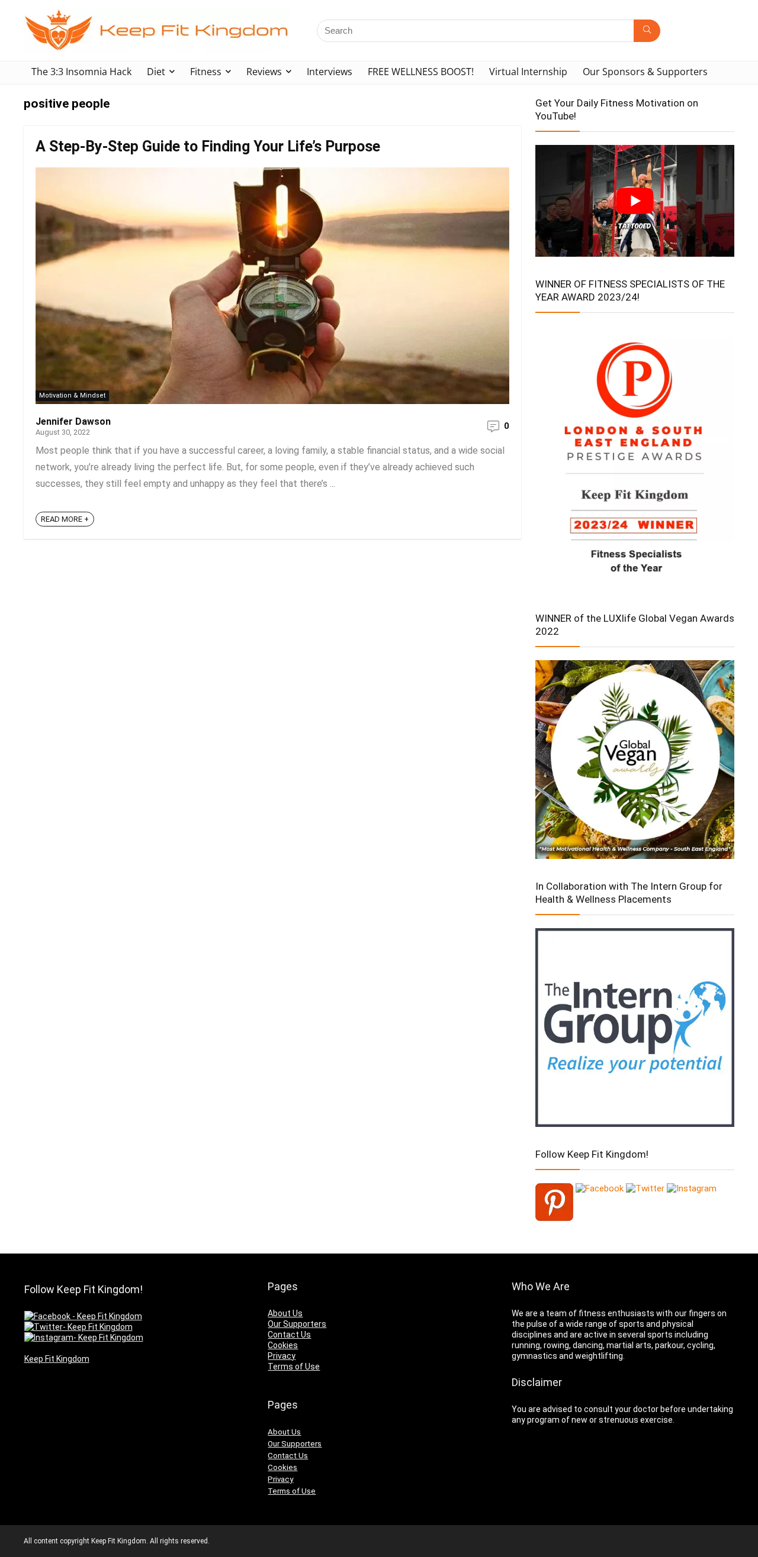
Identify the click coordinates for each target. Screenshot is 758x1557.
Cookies (283, 1345)
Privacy (282, 1356)
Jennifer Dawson (73, 421)
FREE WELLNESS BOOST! (421, 71)
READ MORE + (65, 519)
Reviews (264, 71)
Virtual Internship (528, 71)
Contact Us (289, 1334)
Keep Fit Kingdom (56, 1359)
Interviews (329, 71)
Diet (156, 71)
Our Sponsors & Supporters (645, 71)
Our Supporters (297, 1324)
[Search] (647, 31)
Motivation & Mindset (72, 395)
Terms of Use (294, 1366)
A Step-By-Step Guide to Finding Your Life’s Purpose (208, 146)
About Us (285, 1313)
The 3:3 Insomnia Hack (81, 71)
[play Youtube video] (634, 201)
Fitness (205, 71)
